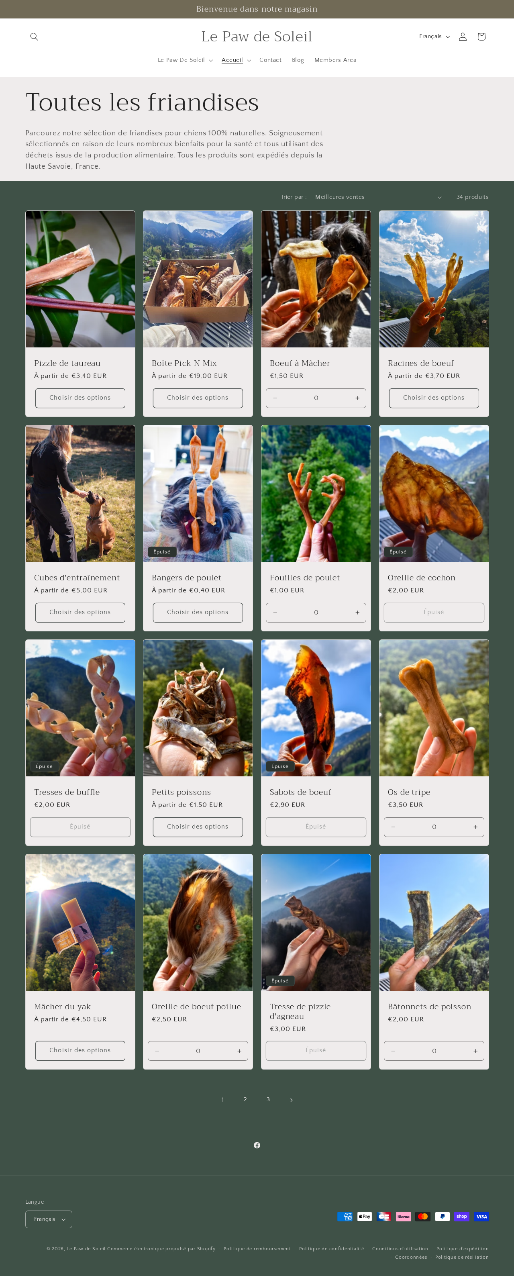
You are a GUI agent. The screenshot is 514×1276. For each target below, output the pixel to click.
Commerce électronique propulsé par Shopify (161, 1249)
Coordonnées (411, 1257)
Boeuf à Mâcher (300, 363)
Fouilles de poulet (305, 578)
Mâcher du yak (63, 1007)
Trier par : (294, 197)
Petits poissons (181, 792)
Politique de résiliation (462, 1257)
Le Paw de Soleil (86, 1249)
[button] (34, 36)
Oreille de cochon (422, 578)
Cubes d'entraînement (77, 578)
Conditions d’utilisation (400, 1249)
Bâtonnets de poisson (429, 1007)
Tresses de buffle (67, 792)
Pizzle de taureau (67, 363)
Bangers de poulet (187, 578)
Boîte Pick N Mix (184, 363)
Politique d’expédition (462, 1249)
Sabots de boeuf (301, 792)
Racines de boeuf (421, 363)
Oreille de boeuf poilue (196, 1007)
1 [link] (223, 1099)
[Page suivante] (291, 1100)
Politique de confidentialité (331, 1249)
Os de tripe (409, 792)
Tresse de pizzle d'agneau (300, 1011)
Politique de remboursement (257, 1249)
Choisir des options (80, 397)
